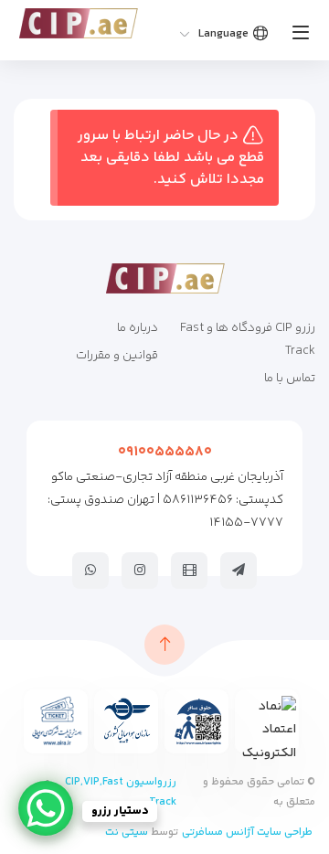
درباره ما (137, 328)
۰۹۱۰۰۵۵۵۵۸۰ (165, 452)
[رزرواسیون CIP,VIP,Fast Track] (78, 23)
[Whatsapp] (90, 569)
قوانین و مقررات (117, 356)
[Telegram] (238, 569)
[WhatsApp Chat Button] (45, 808)
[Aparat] (189, 569)
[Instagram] (140, 569)
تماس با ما (289, 378)
